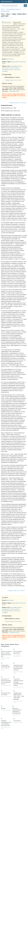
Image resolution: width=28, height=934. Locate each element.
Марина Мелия (10, 59)
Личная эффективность (16, 66)
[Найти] (25, 5)
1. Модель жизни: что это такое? (13, 80)
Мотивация (5, 69)
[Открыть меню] (26, 1)
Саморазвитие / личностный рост (10, 67)
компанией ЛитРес (14, 91)
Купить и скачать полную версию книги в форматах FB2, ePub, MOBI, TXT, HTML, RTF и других (13, 95)
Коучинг (11, 69)
